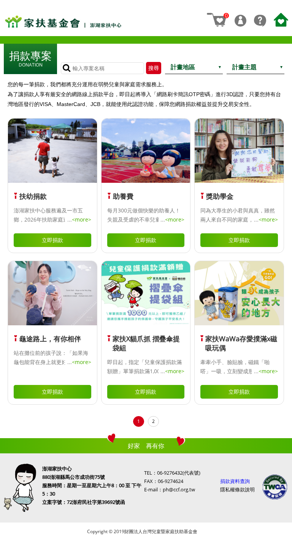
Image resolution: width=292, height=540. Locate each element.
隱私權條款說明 (237, 489)
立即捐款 (52, 240)
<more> (81, 219)
